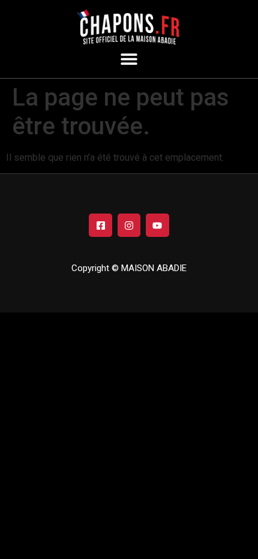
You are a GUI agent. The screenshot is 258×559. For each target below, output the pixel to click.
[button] (129, 58)
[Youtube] (157, 225)
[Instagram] (129, 225)
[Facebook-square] (100, 225)
